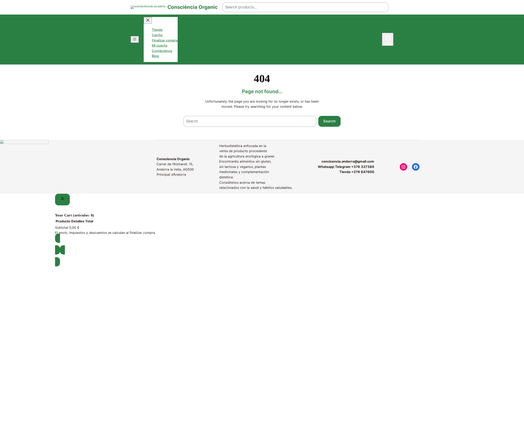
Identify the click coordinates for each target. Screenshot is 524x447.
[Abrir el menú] (135, 39)
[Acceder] (378, 39)
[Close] (62, 199)
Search (329, 121)
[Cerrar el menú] (148, 20)
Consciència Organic (192, 7)
